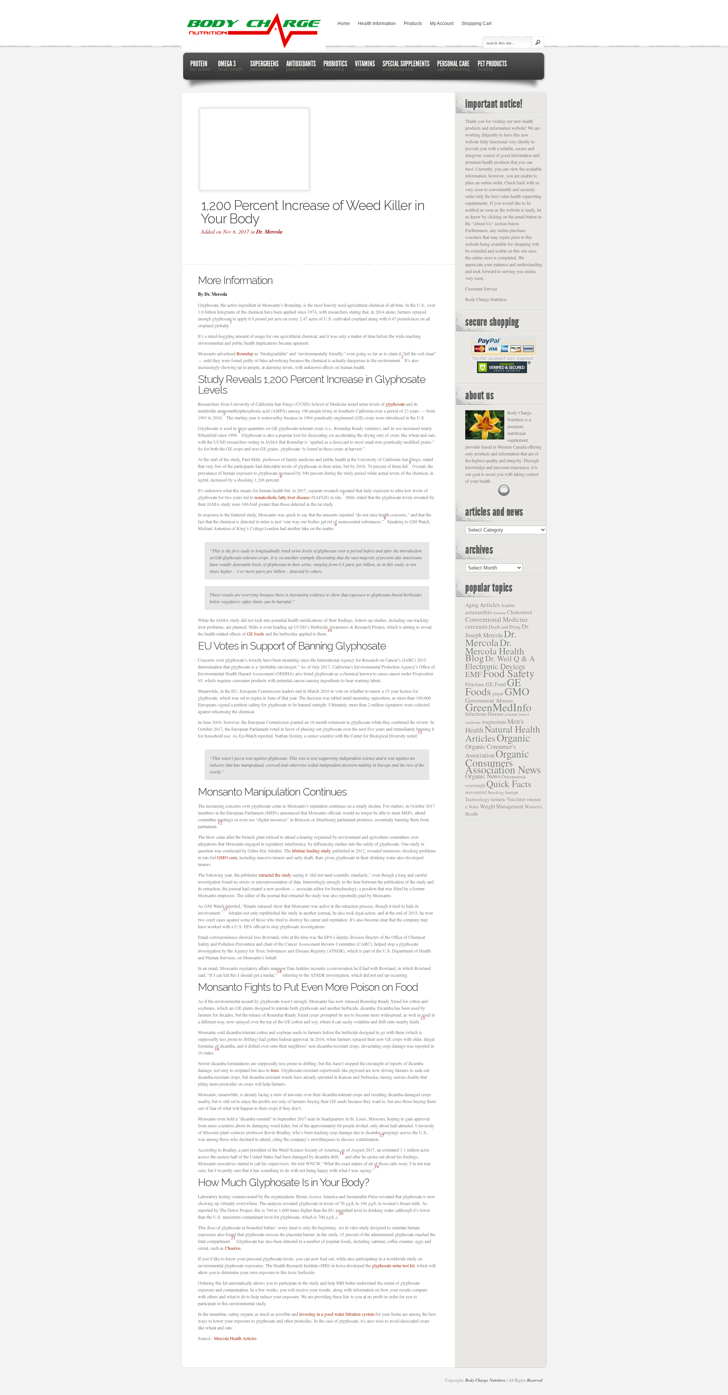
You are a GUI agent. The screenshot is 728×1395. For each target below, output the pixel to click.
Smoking (496, 792)
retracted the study (275, 875)
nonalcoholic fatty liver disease (281, 497)
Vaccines (516, 799)
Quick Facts (509, 783)
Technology (477, 799)
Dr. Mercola (269, 231)
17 (382, 1135)
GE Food (496, 684)
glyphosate (395, 404)
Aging (472, 605)
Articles (490, 605)
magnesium (494, 721)
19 (376, 1166)
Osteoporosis (514, 777)
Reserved (535, 1380)
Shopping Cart (476, 23)
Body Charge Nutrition (485, 1380)
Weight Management (502, 806)
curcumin (476, 626)
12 (220, 822)
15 (422, 1018)
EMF (473, 674)
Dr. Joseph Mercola (497, 630)
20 (341, 1213)
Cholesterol (519, 612)
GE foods (255, 634)
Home (343, 23)
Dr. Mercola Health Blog (494, 650)
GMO (517, 691)
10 (329, 630)
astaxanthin (478, 612)
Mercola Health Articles (235, 1338)
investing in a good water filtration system (336, 1314)
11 (420, 732)
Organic (513, 737)
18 (341, 1153)
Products (413, 23)
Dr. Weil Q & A (510, 658)
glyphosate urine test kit (393, 1265)
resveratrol (476, 792)
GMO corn (227, 857)
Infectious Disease (484, 714)
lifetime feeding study (311, 850)
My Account (441, 23)
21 (233, 1237)
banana (499, 612)
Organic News (482, 776)
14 (279, 971)
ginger (498, 693)
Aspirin (508, 605)
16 (217, 1049)
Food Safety (509, 673)
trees (275, 1070)
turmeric (498, 799)
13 (225, 909)
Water (474, 807)
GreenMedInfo (498, 707)
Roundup (245, 353)
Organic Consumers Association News (503, 761)
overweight (475, 785)
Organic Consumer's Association (490, 750)
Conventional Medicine (496, 619)
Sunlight (511, 792)
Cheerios (233, 1248)
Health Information (377, 23)
